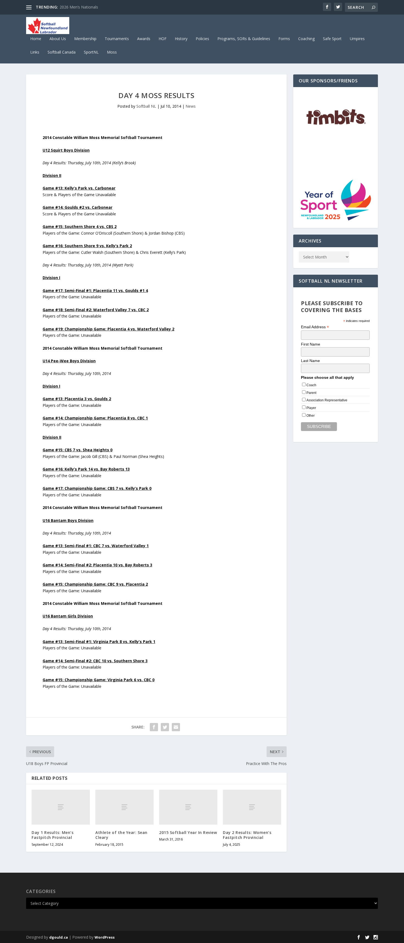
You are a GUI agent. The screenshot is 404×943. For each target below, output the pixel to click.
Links (34, 52)
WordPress (105, 937)
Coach (311, 385)
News (191, 106)
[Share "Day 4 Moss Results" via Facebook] (153, 727)
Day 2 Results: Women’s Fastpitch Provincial (247, 835)
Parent (311, 393)
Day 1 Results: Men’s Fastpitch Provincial (52, 835)
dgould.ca (58, 937)
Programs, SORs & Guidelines (243, 39)
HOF (163, 39)
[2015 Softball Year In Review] (188, 807)
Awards (143, 39)
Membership (85, 39)
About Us (57, 39)
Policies (202, 39)
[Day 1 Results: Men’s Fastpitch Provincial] (61, 807)
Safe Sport (332, 39)
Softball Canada (62, 52)
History (181, 39)
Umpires (357, 39)
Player (311, 408)
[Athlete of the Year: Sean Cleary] (124, 807)
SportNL (91, 52)
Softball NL (146, 106)
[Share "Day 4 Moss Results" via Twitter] (164, 727)
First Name (310, 344)
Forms (284, 39)
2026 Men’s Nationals (79, 7)
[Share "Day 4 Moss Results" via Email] (175, 727)
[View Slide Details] (335, 117)
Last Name (310, 360)
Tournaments (117, 39)
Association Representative (326, 400)
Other (310, 416)
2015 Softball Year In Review (188, 832)
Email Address (315, 327)
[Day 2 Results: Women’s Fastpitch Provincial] (252, 807)
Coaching (306, 39)
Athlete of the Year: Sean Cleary (121, 835)
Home (35, 39)
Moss (112, 52)
